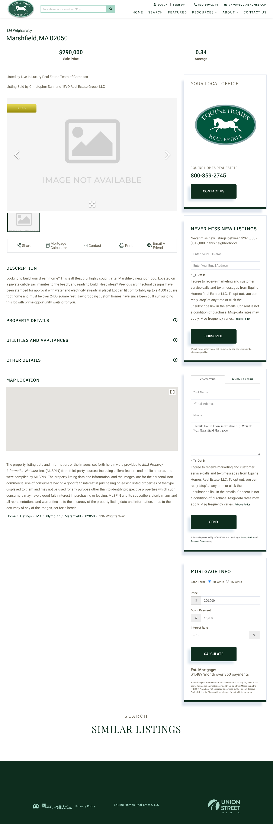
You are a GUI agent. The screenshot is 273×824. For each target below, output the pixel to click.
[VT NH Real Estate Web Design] (224, 806)
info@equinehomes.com (248, 4)
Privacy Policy (242, 318)
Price (194, 593)
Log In (162, 4)
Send (213, 522)
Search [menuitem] (155, 12)
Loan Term (198, 582)
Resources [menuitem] (203, 12)
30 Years (218, 582)
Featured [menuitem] (177, 12)
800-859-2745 (208, 4)
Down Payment (201, 610)
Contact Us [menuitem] (255, 12)
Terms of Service (199, 541)
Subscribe (214, 336)
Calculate (213, 654)
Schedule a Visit (242, 379)
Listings (26, 516)
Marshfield (73, 516)
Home (11, 516)
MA (39, 516)
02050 (90, 516)
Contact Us (213, 191)
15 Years (236, 582)
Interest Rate (199, 627)
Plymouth (53, 516)
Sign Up (179, 4)
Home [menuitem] (137, 12)
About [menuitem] (228, 12)
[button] (110, 9)
